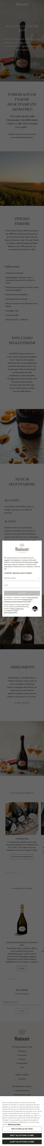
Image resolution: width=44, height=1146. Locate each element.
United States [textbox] (10, 578)
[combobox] (22, 578)
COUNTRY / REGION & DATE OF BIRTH (18, 573)
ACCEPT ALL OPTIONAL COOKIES (22, 1142)
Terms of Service (33, 597)
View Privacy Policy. (14, 1124)
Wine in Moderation (17, 608)
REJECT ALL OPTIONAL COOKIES (22, 1135)
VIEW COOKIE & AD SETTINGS (22, 1129)
